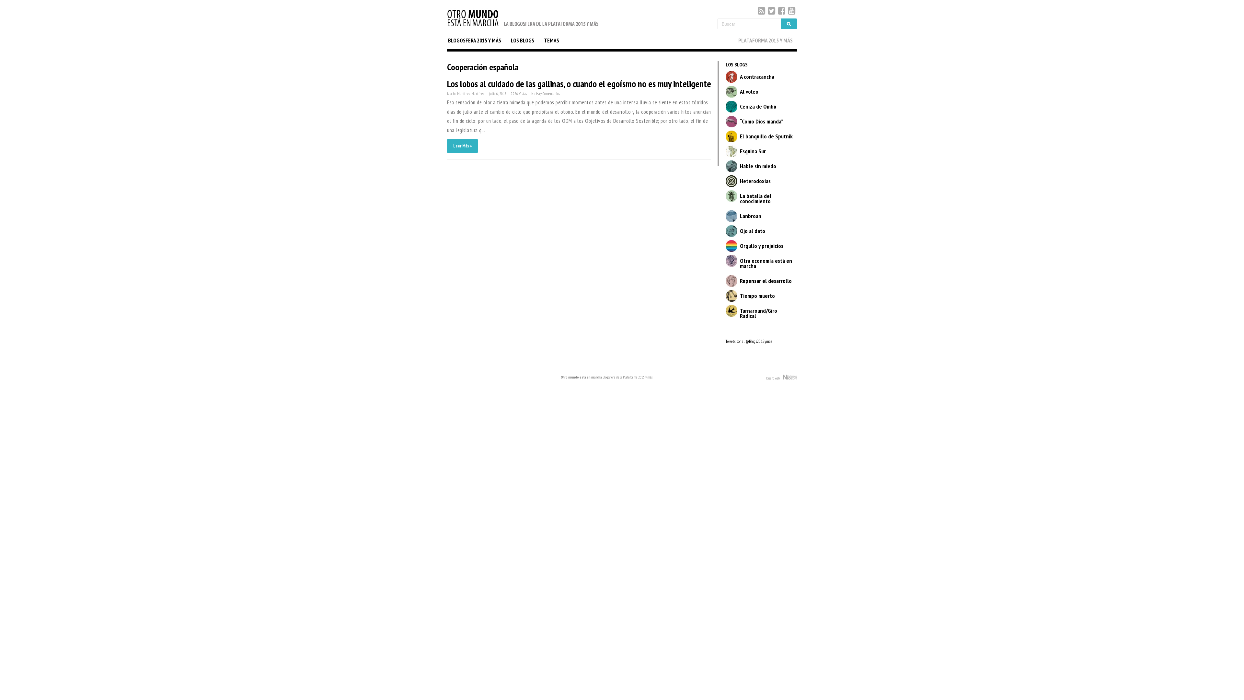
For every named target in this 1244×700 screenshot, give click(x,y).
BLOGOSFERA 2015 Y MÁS (474, 40)
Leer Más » (462, 146)
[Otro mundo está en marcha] (523, 27)
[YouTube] (791, 10)
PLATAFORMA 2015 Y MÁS (765, 40)
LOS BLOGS (522, 40)
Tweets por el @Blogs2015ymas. (749, 341)
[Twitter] (771, 10)
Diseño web (774, 378)
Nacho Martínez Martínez (466, 93)
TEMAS (551, 40)
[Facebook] (781, 10)
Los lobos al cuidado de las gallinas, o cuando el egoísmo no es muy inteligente (579, 84)
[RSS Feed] (761, 10)
